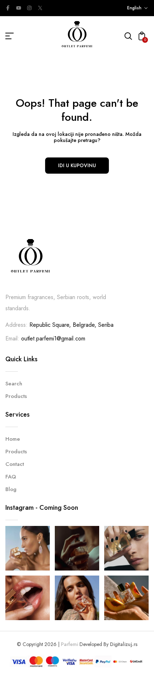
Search (13, 384)
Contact (14, 464)
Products (16, 396)
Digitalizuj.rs (124, 644)
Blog (10, 489)
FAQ (10, 477)
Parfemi (69, 644)
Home (12, 439)
